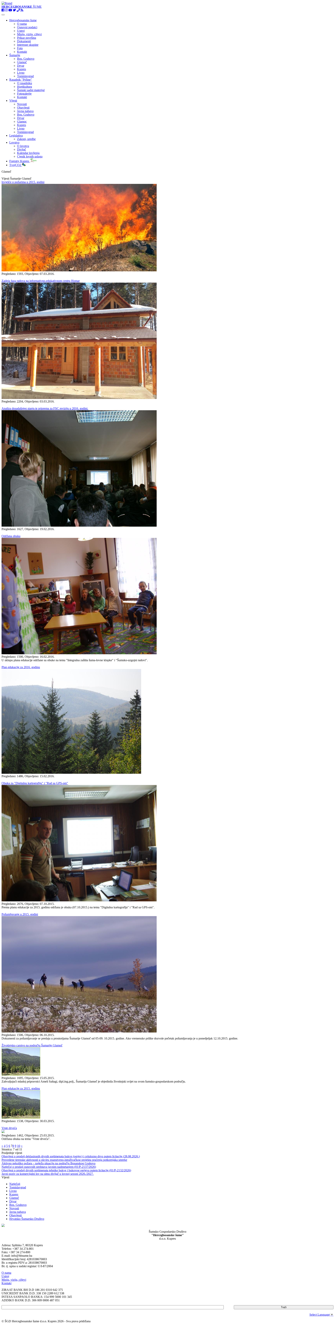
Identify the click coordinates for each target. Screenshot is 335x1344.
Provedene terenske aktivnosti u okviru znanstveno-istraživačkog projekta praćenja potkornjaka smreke (64, 1159)
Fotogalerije (24, 93)
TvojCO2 (15, 165)
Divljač (21, 149)
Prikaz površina (26, 37)
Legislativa (16, 135)
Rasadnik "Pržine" (20, 79)
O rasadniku (24, 83)
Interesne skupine (27, 44)
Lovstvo (14, 142)
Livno (20, 72)
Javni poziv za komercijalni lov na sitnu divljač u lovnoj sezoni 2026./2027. (48, 1173)
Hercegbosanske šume (23, 20)
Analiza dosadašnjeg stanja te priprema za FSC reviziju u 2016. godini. (45, 408)
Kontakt (22, 51)
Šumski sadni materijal (31, 90)
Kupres (21, 69)
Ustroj (21, 30)
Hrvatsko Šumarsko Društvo (26, 1218)
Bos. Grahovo (25, 58)
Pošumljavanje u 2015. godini (20, 914)
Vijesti (13, 100)
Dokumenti (24, 41)
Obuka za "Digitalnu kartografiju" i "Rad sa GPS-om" (35, 783)
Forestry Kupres (19, 161)
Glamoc (22, 121)
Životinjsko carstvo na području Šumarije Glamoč (32, 1045)
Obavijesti (23, 107)
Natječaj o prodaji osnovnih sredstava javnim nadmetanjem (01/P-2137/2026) (49, 1166)
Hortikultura (24, 86)
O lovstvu (23, 146)
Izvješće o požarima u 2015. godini (23, 182)
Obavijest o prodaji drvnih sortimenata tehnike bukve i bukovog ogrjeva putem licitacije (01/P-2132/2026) (66, 1170)
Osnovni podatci (27, 27)
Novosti (22, 104)
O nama (22, 23)
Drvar (20, 65)
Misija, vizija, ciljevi (29, 34)
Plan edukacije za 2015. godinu (21, 1088)
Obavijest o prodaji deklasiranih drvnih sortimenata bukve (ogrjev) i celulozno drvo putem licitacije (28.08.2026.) (71, 1156)
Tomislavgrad (25, 76)
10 (18, 1146)
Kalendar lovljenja (28, 153)
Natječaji (14, 1184)
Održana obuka (11, 536)
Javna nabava (25, 111)
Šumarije (14, 55)
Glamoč (22, 62)
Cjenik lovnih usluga (29, 156)
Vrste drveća (9, 1128)
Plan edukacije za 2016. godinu (21, 667)
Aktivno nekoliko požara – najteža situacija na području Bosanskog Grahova (48, 1163)
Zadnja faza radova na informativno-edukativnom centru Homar (41, 280)
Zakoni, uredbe (26, 139)
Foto (20, 48)
